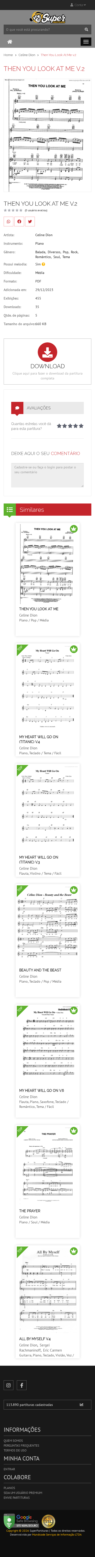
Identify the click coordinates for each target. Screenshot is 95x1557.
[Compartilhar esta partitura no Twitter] (30, 221)
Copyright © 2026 (17, 1530)
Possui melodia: (15, 264)
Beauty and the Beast (40, 970)
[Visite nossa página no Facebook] (22, 1385)
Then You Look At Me (38, 609)
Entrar (9, 1469)
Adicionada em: (15, 290)
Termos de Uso (15, 1450)
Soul (56, 257)
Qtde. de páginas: (16, 315)
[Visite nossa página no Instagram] (8, 1385)
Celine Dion (27, 55)
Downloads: (12, 307)
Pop (65, 252)
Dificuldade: (12, 273)
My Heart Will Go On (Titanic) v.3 (38, 859)
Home (8, 55)
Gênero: (9, 252)
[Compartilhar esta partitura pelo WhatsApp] (8, 221)
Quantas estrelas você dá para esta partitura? (31, 426)
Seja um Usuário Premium (23, 1493)
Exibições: (11, 298)
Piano (39, 243)
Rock (74, 252)
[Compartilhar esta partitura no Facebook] (19, 221)
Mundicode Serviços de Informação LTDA (57, 1534)
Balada (40, 252)
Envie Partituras (17, 1498)
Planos (9, 1488)
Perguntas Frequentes (21, 1445)
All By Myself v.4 (35, 1339)
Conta (78, 5)
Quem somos (13, 1441)
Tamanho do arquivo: (19, 324)
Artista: (9, 235)
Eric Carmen (52, 1350)
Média (39, 273)
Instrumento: (13, 243)
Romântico (43, 257)
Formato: (10, 281)
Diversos (54, 252)
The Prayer (29, 1211)
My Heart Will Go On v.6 (41, 1091)
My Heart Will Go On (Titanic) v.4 (38, 739)
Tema (66, 257)
